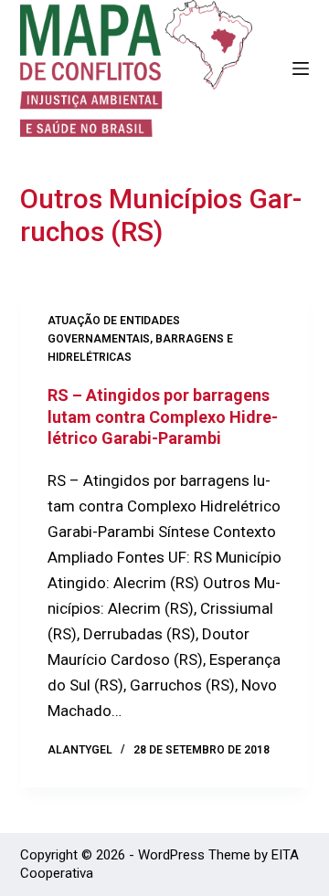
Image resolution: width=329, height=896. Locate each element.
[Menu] (300, 68)
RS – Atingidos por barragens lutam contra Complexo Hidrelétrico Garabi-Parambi (163, 416)
